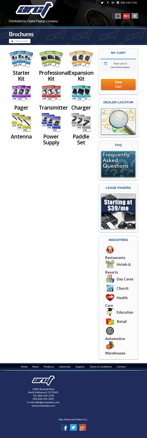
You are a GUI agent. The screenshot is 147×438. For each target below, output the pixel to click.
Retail (122, 321)
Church (122, 288)
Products (49, 366)
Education (125, 312)
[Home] (12, 41)
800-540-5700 (129, 2)
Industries (65, 366)
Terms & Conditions (100, 366)
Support (80, 366)
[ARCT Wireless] (33, 11)
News (35, 366)
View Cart (118, 84)
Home (24, 366)
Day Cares (125, 279)
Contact (121, 366)
